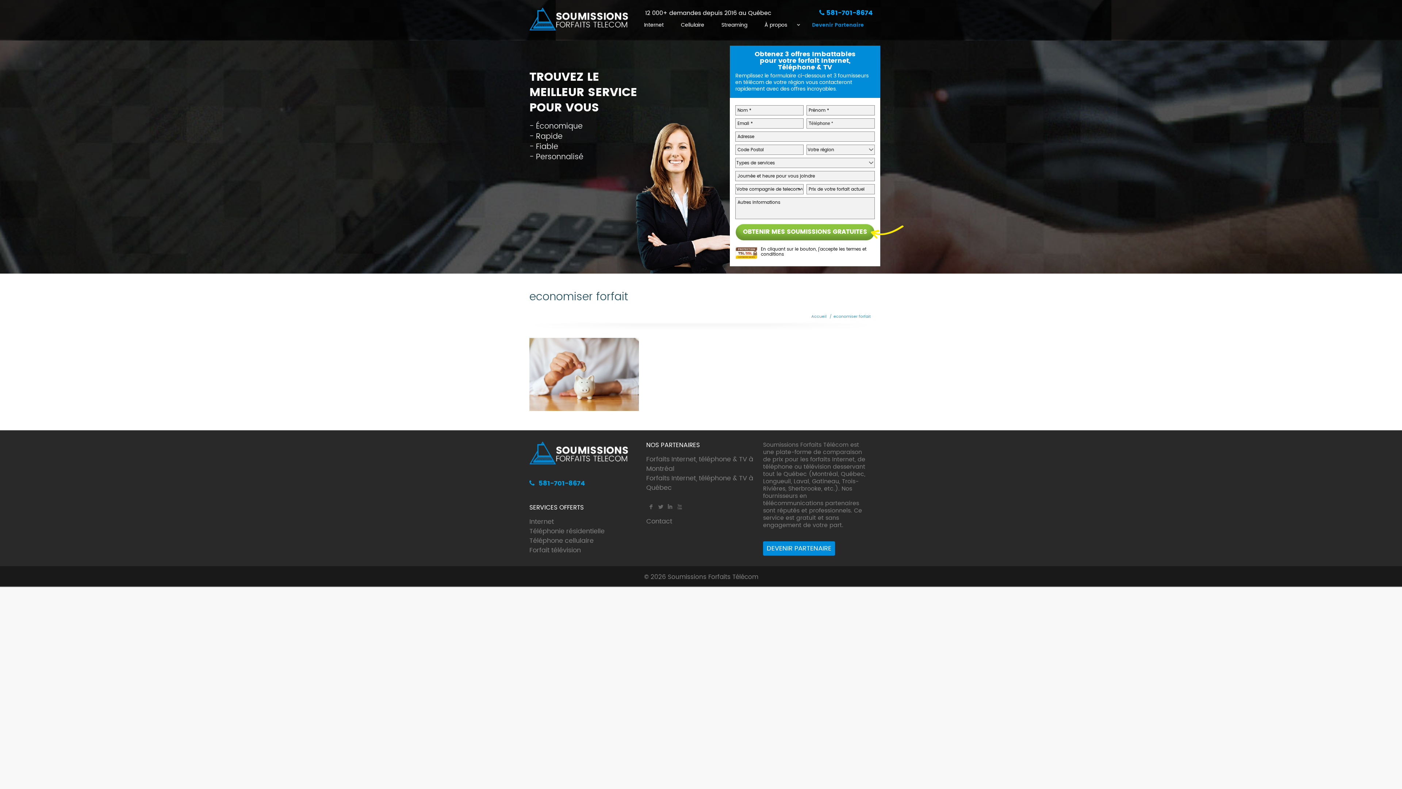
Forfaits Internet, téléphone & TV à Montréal (699, 464)
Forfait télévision (555, 550)
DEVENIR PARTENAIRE (799, 548)
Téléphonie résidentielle (567, 531)
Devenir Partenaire (838, 25)
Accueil (819, 316)
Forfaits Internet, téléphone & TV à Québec (699, 483)
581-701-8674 (848, 13)
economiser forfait (852, 316)
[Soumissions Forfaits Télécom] (578, 20)
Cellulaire (692, 25)
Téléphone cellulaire (561, 540)
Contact (659, 521)
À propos (776, 25)
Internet (654, 25)
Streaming (734, 25)
